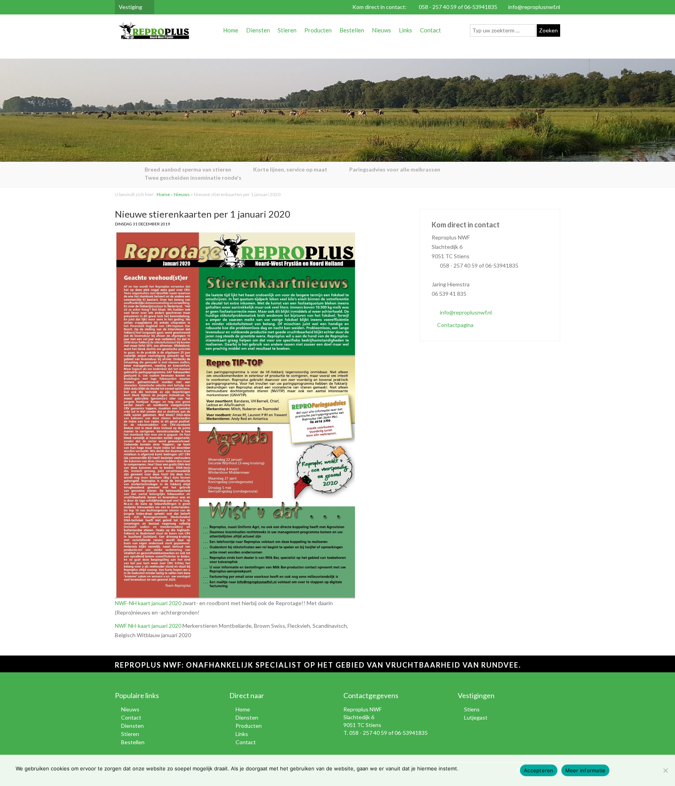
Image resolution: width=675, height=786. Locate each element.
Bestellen (351, 30)
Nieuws (381, 30)
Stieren (287, 30)
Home (230, 30)
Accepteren (539, 770)
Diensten (258, 30)
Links (405, 30)
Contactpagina (454, 325)
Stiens (472, 709)
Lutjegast (476, 717)
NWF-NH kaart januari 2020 (148, 603)
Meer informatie (585, 770)
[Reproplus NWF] (154, 32)
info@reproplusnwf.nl (534, 7)
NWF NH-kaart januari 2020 (148, 625)
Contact (430, 30)
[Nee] (665, 770)
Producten (318, 30)
